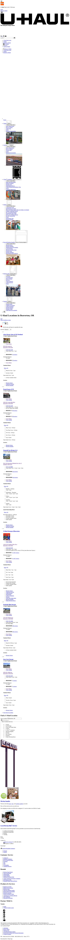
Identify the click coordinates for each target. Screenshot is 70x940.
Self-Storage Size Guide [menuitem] (11, 213)
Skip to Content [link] (4, 10)
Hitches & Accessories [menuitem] (11, 131)
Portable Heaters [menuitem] (9, 307)
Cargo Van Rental (7, 873)
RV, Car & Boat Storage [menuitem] (11, 212)
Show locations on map (6, 320)
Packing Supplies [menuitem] (9, 246)
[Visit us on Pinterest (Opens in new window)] (4, 915)
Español (5, 852)
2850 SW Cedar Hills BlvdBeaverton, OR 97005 (9, 403)
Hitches (7, 732)
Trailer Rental (6, 874)
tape (12, 803)
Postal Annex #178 (8, 389)
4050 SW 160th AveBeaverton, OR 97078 (8, 673)
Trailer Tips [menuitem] (8, 128)
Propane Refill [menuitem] (9, 304)
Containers (17, 179)
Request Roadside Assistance (8, 848)
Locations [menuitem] (6, 44)
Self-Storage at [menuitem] (11, 208)
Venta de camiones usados (9, 890)
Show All (6, 368)
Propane (9, 301)
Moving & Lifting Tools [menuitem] (11, 250)
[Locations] (5, 36)
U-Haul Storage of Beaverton (11, 531)
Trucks (7, 724)
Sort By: (2, 329)
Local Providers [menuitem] (9, 277)
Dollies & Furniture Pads (8, 877)
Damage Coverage (7, 892)
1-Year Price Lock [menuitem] (7, 40)
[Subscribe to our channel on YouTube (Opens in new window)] (4, 920)
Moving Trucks (9, 383)
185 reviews (15, 625)
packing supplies (19, 803)
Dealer (4, 906)
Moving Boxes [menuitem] (9, 245)
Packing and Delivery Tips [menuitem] (13, 187)
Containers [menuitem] (7, 179)
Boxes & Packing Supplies (21, 242)
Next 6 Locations (9, 712)
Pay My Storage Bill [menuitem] (10, 216)
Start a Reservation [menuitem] (10, 126)
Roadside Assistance (7, 859)
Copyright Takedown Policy (9, 931)
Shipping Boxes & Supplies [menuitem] (12, 247)
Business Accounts (7, 886)
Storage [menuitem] (5, 204)
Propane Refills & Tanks (8, 894)
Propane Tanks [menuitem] (9, 309)
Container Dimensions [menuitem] (11, 189)
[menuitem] (37, 148)
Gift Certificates (6, 896)
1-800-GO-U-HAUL (8, 842)
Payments (5, 861)
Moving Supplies (9, 385)
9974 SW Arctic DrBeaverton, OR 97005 (8, 347)
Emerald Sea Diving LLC (10, 450)
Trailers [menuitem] (5, 123)
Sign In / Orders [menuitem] (6, 46)
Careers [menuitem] (5, 41)
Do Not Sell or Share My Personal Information (13, 933)
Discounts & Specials (8, 898)
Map (7, 323)
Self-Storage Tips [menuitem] (9, 218)
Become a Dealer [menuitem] (7, 42)
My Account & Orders (8, 860)
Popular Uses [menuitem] (9, 184)
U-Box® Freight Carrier (8, 907)
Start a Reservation (10, 147)
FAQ (4, 864)
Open (2, 9)
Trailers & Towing (10, 384)
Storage (9, 204)
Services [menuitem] (8, 280)
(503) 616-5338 (9, 349)
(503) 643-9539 (9, 548)
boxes (10, 803)
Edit (1, 318)
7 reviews (15, 680)
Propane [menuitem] (5, 301)
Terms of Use (6, 930)
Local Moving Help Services (9, 825)
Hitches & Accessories (8, 888)
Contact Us (5, 857)
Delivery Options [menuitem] (9, 183)
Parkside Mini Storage (9, 604)
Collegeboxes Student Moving (10, 895)
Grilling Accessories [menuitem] (10, 305)
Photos (9, 344)
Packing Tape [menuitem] (9, 251)
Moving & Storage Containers (11, 878)
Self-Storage (8, 725)
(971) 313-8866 (9, 466)
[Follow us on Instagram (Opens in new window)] (4, 913)
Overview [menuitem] (8, 276)
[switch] (35, 323)
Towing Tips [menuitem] (8, 150)
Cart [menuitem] (5, 45)
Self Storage (8, 594)
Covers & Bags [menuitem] (9, 248)
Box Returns (8, 734)
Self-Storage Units (7, 879)
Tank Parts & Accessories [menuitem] (11, 310)
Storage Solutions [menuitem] (10, 252)
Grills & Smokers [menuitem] (10, 306)
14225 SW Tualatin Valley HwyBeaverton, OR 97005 (10, 545)
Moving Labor (13, 273)
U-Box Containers (10, 595)
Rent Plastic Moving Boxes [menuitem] (12, 253)
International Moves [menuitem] (10, 185)
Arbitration (5, 928)
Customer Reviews (7, 866)
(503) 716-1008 (9, 621)
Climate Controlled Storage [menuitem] (12, 211)
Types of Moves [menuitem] (9, 281)
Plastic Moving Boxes (11, 600)
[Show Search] (4, 36)
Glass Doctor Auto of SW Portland (13, 334)
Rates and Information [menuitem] (11, 182)
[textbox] (15, 718)
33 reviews (14, 354)
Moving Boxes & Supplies (9, 891)
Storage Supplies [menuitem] (9, 219)
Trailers (9, 123)
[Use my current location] (8, 718)
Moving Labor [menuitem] (6, 273)
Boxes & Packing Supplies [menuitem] (9, 242)
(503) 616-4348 (9, 405)
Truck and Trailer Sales (11, 598)
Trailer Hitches (9, 593)
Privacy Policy (6, 929)
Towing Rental (6, 875)
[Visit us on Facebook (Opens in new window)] (4, 911)
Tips (4, 862)
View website (9, 400)
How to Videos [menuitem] (9, 127)
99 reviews (14, 410)
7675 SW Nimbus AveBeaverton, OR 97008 (8, 618)
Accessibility (6, 865)
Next (4, 712)
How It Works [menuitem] (9, 278)
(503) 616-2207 (9, 675)
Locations (7, 934)
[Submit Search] (14, 38)
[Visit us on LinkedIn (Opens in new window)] (4, 917)
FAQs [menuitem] (7, 129)
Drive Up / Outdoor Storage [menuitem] (12, 214)
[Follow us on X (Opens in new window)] (4, 919)
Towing (5, 145)
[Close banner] (1, 1)
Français (5, 850)
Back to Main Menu (11, 124)
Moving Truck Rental (8, 872)
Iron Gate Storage (8, 659)
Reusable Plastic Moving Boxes (10, 881)
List (7, 322)
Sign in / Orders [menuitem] (7, 49)
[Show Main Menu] (2, 12)
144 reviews (15, 471)
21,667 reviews (16, 552)
